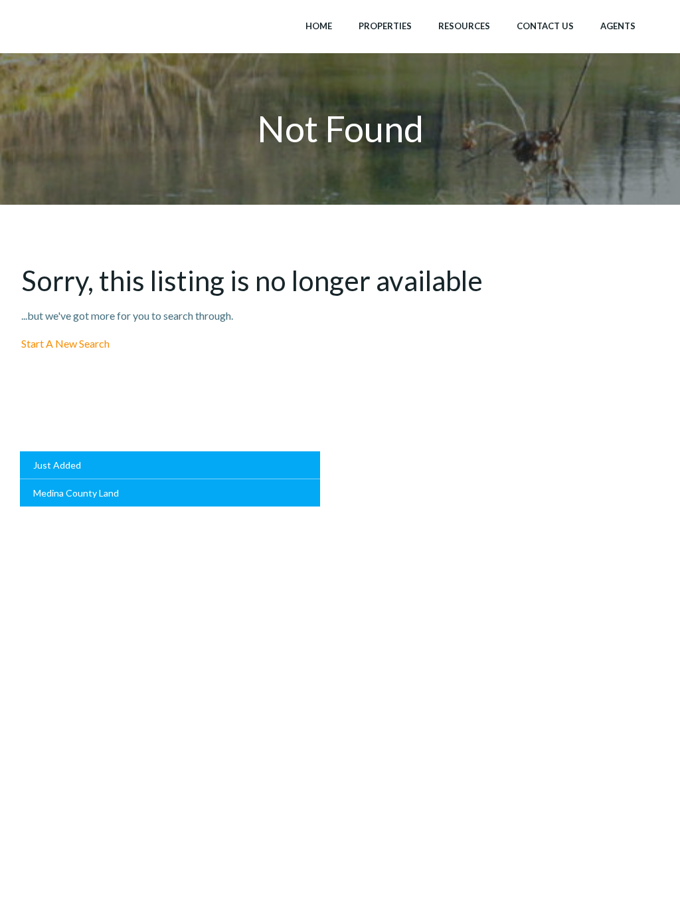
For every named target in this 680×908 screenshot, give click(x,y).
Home (318, 26)
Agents (618, 26)
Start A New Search (65, 343)
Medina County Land (76, 493)
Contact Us (545, 26)
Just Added (57, 465)
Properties (385, 26)
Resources (464, 26)
